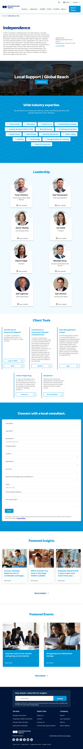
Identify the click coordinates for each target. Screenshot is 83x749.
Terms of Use (16, 744)
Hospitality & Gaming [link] (67, 124)
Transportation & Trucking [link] (57, 139)
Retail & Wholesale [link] (51, 134)
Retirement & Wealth (20, 726)
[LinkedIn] (31, 739)
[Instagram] (17, 740)
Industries (33, 9)
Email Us (40, 366)
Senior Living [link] (70, 134)
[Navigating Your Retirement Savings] (62, 636)
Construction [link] (14, 124)
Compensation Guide (35, 744)
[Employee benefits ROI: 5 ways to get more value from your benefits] (68, 558)
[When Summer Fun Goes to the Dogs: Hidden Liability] (41, 558)
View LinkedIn (22, 205)
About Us (40, 715)
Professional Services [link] (68, 129)
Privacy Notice (25, 744)
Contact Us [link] (41, 82)
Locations (56, 9)
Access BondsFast (52, 394)
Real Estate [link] (31, 134)
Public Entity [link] (15, 134)
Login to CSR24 (12, 361)
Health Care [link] (47, 124)
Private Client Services (20, 722)
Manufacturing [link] (46, 129)
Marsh (62, 715)
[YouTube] (28, 739)
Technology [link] (35, 139)
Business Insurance (19, 715)
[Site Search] (59, 2)
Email (12, 366)
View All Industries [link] (42, 144)
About (63, 9)
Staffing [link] (20, 139)
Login (68, 366)
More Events (40, 675)
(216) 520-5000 (60, 46)
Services (24, 9)
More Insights (40, 593)
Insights (42, 9)
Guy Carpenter (65, 719)
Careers (75, 2)
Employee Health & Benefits (22, 719)
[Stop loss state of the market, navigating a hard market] (21, 636)
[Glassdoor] (13, 740)
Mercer (62, 722)
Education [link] (31, 124)
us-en (67, 2)
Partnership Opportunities (46, 726)
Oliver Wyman (65, 726)
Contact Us (24, 394)
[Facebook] (24, 739)
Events (49, 9)
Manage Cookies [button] (46, 744)
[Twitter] (20, 739)
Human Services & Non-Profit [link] (21, 129)
